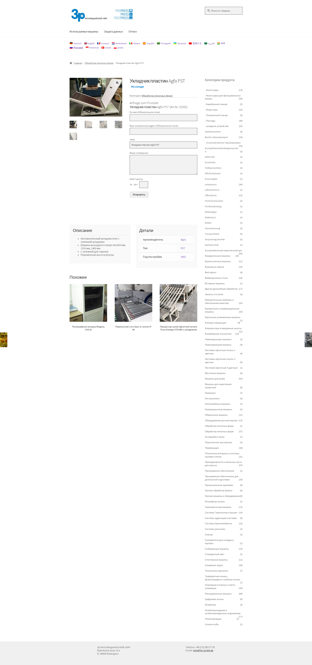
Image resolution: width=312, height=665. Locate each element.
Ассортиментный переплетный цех (223, 250)
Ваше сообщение (139, 152)
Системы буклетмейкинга (218, 523)
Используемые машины (84, 31)
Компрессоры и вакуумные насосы (223, 328)
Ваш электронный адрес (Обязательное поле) (154, 125)
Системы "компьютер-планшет (221, 512)
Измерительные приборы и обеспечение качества (219, 301)
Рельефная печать (215, 501)
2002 (183, 256)
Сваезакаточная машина (218, 507)
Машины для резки (215, 378)
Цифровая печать (214, 599)
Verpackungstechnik (215, 239)
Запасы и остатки (214, 294)
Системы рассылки (215, 529)
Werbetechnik (212, 244)
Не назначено (212, 398)
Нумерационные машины (218, 409)
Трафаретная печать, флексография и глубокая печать (222, 578)
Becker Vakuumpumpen (216, 137)
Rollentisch (210, 217)
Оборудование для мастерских (221, 420)
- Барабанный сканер (216, 104)
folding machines (213, 167)
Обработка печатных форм (99, 63)
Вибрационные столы (216, 277)
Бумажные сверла (214, 266)
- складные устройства (216, 126)
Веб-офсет (210, 272)
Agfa (183, 239)
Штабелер (210, 604)
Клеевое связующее (215, 322)
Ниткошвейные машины (217, 403)
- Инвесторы (211, 109)
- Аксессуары (212, 90)
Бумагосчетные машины (218, 261)
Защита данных (113, 31)
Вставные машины (215, 283)
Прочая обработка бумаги (218, 490)
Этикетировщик (213, 618)
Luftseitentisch (212, 189)
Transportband (212, 233)
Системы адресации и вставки (221, 518)
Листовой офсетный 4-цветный (221, 367)
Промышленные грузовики (219, 485)
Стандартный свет (214, 554)
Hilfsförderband (212, 173)
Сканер (209, 534)
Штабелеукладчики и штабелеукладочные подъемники (222, 612)
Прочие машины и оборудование (222, 496)
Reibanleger (211, 211)
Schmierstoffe (212, 624)
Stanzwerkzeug (212, 228)
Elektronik (210, 156)
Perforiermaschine (214, 200)
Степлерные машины (216, 559)
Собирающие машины (217, 548)
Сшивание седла (214, 565)
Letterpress (211, 184)
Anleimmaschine (213, 131)
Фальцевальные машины (218, 593)
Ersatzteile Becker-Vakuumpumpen (223, 142)
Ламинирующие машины (218, 339)
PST (183, 248)
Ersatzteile (210, 162)
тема (132, 139)
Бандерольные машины (217, 255)
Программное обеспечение (219, 470)
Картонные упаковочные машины (222, 317)
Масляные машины (215, 373)
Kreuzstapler (211, 178)
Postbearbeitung (213, 206)
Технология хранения (216, 570)
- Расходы (210, 120)
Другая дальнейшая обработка (221, 288)
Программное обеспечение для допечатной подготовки (222, 478)
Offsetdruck (211, 195)
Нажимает (210, 392)
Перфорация (212, 447)
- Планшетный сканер (216, 115)
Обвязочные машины (216, 414)
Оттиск (133, 31)
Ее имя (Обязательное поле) (145, 112)
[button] (117, 82)
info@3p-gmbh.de (203, 650)
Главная (77, 63)
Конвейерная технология (218, 333)
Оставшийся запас (215, 436)
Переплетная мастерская (218, 442)
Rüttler (208, 222)
